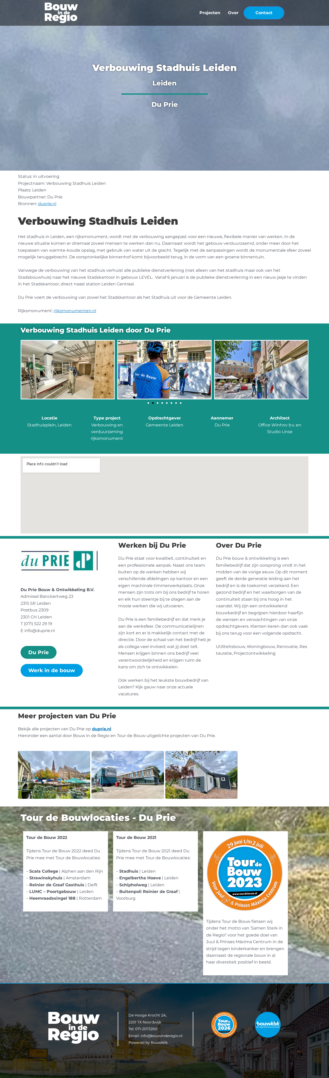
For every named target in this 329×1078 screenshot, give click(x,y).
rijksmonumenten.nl (75, 310)
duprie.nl (47, 203)
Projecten (209, 12)
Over (233, 12)
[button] (26, 369)
